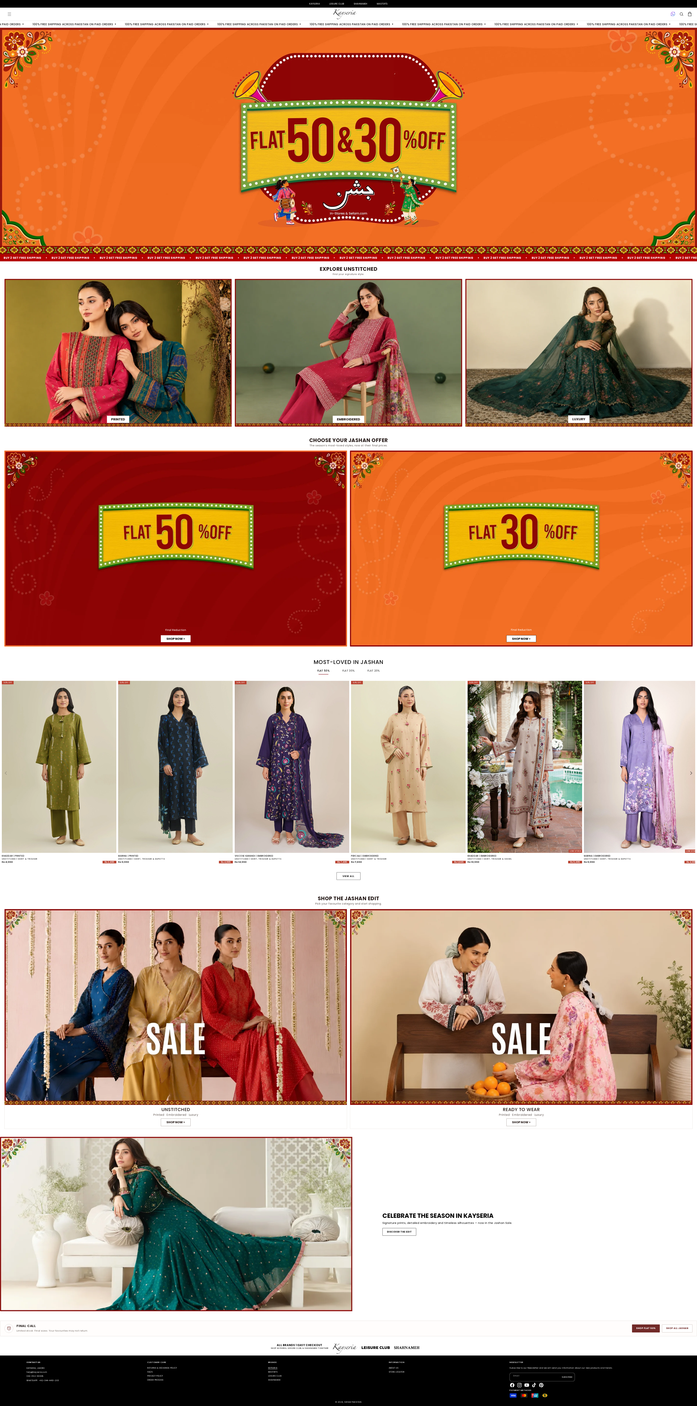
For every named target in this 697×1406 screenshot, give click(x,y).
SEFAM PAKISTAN (353, 1402)
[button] (9, 14)
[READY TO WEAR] (521, 1019)
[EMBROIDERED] (348, 353)
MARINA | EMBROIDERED (597, 856)
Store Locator (397, 1372)
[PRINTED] (118, 353)
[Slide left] (6, 773)
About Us (394, 1368)
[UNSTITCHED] (176, 1019)
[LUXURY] (578, 353)
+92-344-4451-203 (49, 1380)
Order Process (155, 1380)
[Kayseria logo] (345, 14)
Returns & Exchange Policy (162, 1368)
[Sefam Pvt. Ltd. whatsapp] (673, 14)
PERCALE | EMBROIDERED (365, 856)
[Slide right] (691, 773)
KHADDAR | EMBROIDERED (482, 856)
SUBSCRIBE (567, 1377)
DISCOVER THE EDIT (399, 1231)
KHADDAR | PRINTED (13, 856)
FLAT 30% (348, 670)
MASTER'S (382, 3)
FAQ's (150, 1372)
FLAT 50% (323, 670)
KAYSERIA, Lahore (36, 1368)
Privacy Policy (155, 1376)
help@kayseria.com (37, 1372)
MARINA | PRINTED (128, 856)
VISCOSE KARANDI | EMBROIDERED (254, 856)
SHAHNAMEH (360, 3)
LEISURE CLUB (336, 3)
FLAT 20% (373, 670)
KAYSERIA (314, 3)
